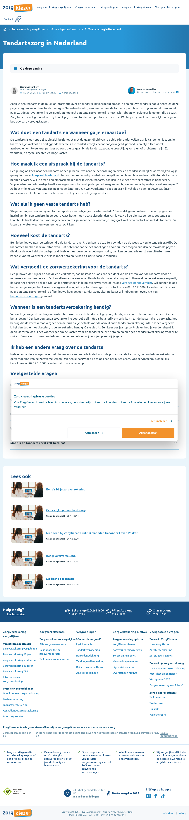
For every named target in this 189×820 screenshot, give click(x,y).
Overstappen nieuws (125, 672)
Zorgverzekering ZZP (15, 671)
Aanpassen (92, 432)
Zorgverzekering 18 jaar (17, 654)
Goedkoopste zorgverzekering (21, 693)
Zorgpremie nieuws (124, 655)
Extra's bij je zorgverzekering (65, 489)
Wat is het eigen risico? (163, 673)
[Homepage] (17, 6)
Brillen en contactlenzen (90, 667)
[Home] (5, 29)
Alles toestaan (148, 432)
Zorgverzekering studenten (19, 660)
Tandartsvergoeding (88, 650)
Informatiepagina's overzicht (66, 29)
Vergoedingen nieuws (125, 661)
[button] (162, 610)
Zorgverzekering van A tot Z (166, 685)
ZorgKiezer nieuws (124, 644)
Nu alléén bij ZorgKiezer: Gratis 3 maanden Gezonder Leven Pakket (92, 533)
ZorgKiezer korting (161, 650)
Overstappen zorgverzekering (167, 668)
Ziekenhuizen (158, 697)
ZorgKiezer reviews (161, 655)
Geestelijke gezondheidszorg (66, 510)
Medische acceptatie (60, 578)
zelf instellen (159, 421)
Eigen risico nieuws (124, 667)
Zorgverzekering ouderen (18, 665)
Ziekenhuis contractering (54, 659)
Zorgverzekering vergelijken (28, 29)
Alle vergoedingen (87, 672)
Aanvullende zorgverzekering (20, 710)
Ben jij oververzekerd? (61, 556)
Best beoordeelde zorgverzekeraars (50, 651)
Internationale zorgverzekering (13, 679)
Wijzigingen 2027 (160, 679)
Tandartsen (156, 703)
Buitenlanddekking (87, 655)
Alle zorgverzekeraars (52, 644)
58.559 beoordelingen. (169, 734)
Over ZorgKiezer (159, 644)
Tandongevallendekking (90, 661)
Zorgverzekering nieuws (127, 650)
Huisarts (154, 709)
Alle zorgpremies (13, 716)
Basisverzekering (13, 699)
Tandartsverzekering (15, 705)
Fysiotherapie (84, 644)
